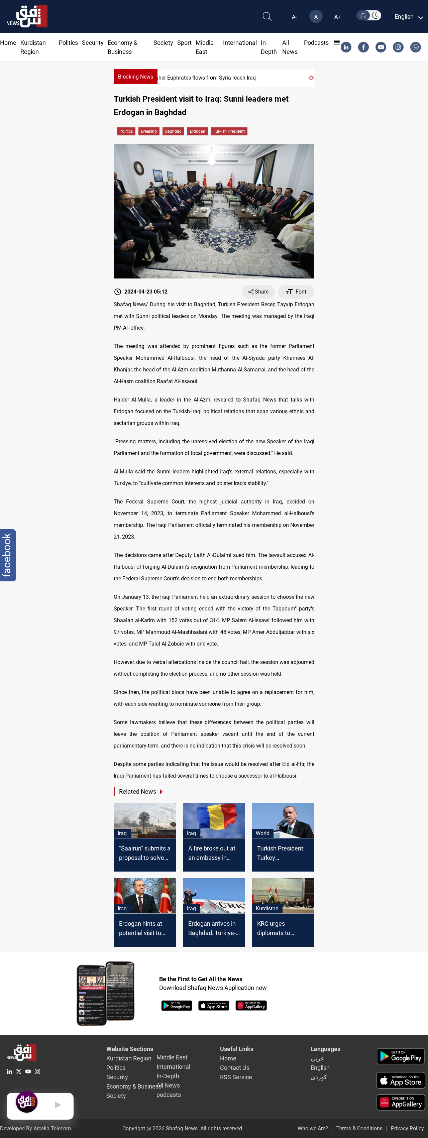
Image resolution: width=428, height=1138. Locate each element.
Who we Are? (313, 1128)
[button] (310, 78)
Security (93, 42)
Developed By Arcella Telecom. (36, 1128)
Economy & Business (134, 1086)
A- (294, 17)
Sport (184, 42)
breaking (149, 131)
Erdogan (197, 131)
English (320, 1067)
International (240, 42)
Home (8, 42)
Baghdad (173, 131)
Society (163, 42)
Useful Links (236, 1048)
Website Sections (129, 1048)
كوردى (319, 1076)
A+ (337, 17)
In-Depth (167, 1075)
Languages (325, 1048)
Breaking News (135, 77)
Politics (68, 42)
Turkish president (229, 131)
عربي (317, 1058)
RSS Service (236, 1076)
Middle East (172, 1057)
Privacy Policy (407, 1128)
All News (168, 1085)
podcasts (316, 42)
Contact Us (234, 1067)
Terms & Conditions (359, 1128)
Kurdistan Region (128, 1058)
